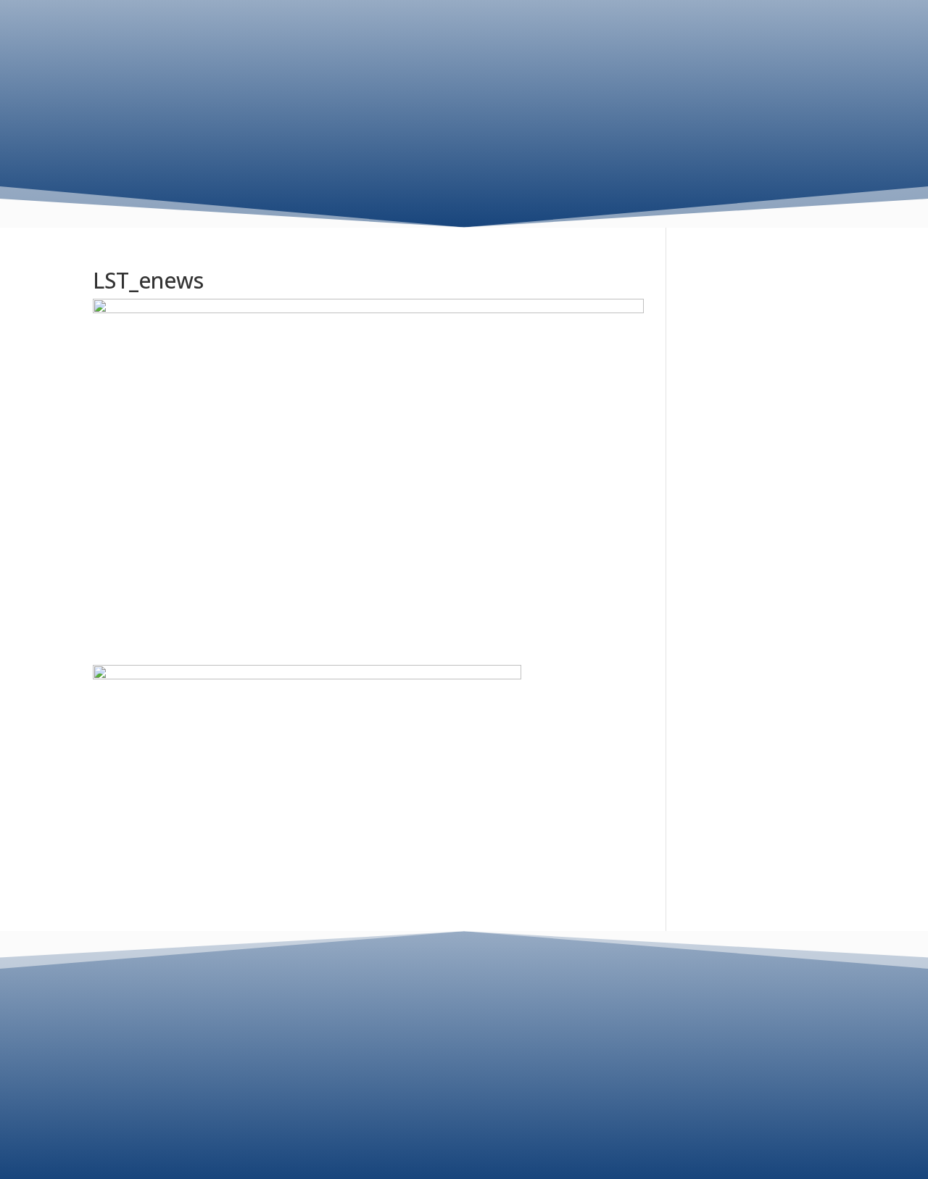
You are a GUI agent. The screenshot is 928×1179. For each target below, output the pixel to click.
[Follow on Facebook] (464, 1126)
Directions (804, 58)
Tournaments (476, 34)
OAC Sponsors (779, 34)
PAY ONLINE (464, 1072)
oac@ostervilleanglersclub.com (464, 1037)
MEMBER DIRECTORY (772, 124)
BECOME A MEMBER (763, 88)
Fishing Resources (601, 34)
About (402, 34)
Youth (703, 34)
